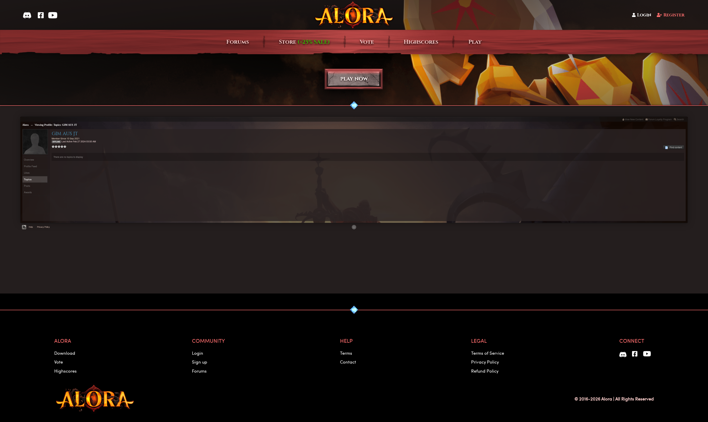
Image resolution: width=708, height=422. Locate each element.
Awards (28, 192)
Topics (28, 179)
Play (475, 42)
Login (644, 15)
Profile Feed (30, 166)
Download (64, 353)
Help (31, 227)
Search (680, 119)
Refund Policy (485, 371)
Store (304, 42)
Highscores (421, 42)
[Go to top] (354, 227)
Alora (25, 125)
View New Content (634, 119)
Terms (346, 353)
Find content (675, 147)
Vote (367, 42)
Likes (27, 172)
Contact (348, 362)
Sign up (199, 362)
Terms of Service (487, 353)
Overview (29, 159)
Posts (27, 185)
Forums (237, 42)
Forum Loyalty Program (660, 119)
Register (673, 15)
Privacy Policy (43, 227)
